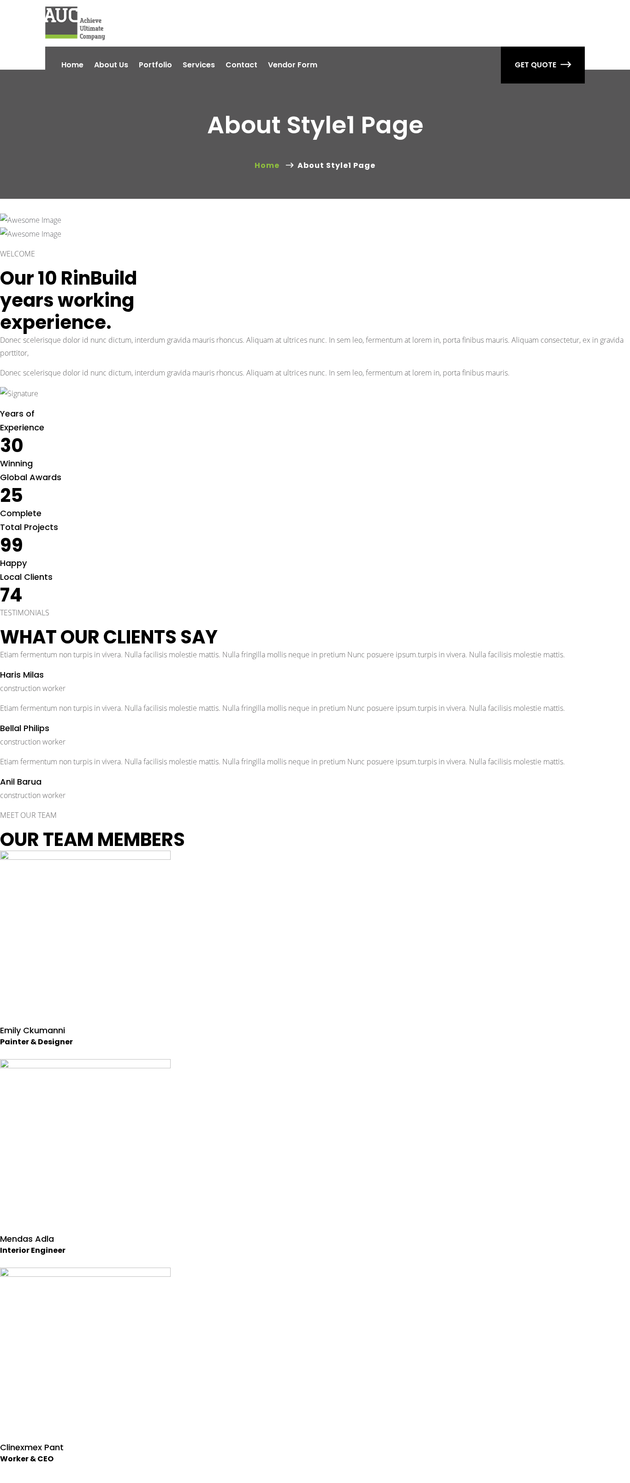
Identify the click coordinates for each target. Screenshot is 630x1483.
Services (199, 65)
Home (72, 65)
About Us (111, 65)
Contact (241, 65)
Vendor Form (292, 65)
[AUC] (75, 23)
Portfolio (155, 65)
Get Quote (535, 65)
